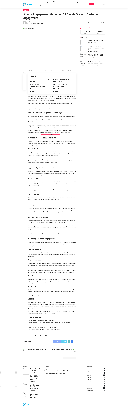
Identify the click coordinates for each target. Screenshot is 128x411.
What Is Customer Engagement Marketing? (40, 79)
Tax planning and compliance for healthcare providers (41, 320)
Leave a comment (70, 358)
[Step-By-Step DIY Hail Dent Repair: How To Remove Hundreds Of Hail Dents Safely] (83, 55)
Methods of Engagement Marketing (62, 79)
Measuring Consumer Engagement (38, 86)
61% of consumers (32, 125)
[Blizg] (29, 4)
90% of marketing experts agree (36, 70)
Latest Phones (96, 381)
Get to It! (56, 91)
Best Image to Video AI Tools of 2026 (96, 40)
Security (96, 383)
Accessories (96, 368)
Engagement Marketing (45, 335)
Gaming (96, 377)
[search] (97, 4)
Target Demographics (36, 88)
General (96, 379)
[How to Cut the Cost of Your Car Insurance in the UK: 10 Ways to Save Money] (83, 48)
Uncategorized (96, 390)
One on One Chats (35, 84)
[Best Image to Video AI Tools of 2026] (83, 42)
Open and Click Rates (59, 86)
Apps (96, 370)
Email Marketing (34, 81)
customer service (58, 197)
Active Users (57, 88)
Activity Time (34, 91)
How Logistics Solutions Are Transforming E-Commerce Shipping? (44, 329)
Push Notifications (59, 81)
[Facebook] (86, 32)
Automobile (90, 51)
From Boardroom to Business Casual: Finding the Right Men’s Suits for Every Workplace (49, 322)
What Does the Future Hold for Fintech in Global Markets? (42, 327)
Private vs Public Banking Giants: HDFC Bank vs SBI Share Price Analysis (45, 325)
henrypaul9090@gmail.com (57, 373)
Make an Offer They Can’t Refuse (62, 84)
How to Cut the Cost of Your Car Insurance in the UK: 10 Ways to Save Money (96, 48)
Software (96, 386)
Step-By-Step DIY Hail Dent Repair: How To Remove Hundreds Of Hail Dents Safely (95, 56)
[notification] (96, 4)
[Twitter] (99, 32)
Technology (90, 42)
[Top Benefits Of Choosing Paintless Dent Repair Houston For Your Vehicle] (83, 63)
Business (26, 10)
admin (28, 21)
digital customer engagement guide (50, 134)
